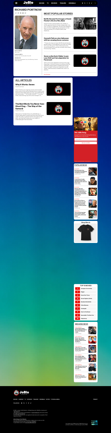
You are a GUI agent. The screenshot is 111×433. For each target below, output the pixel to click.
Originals (42, 399)
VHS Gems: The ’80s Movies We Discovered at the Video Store (81, 349)
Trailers (35, 399)
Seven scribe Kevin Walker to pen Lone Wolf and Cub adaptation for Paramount (56, 58)
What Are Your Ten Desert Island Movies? (80, 376)
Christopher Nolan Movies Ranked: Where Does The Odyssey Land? (81, 330)
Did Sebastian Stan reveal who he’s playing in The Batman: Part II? (81, 171)
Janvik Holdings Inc (36, 412)
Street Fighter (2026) (86, 298)
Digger (83, 291)
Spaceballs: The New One (87, 315)
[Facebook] (26, 403)
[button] (16, 3)
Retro (48, 399)
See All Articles (47, 74)
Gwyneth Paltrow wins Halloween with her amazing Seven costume (56, 39)
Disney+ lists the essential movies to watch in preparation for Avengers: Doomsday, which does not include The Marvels (81, 191)
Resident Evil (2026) (86, 301)
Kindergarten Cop (23, 59)
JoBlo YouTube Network (20, 413)
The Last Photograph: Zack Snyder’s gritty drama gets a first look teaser (80, 214)
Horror (21, 399)
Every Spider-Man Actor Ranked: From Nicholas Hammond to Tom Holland (80, 358)
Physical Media (55, 399)
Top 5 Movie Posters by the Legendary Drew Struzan (81, 367)
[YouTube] (21, 403)
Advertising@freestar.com (30, 422)
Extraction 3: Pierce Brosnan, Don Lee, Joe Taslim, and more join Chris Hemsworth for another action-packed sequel (80, 203)
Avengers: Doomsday (86, 288)
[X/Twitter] (24, 403)
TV (25, 399)
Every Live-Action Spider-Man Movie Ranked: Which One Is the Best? (80, 339)
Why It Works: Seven (25, 84)
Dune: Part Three (85, 295)
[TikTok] (91, 3)
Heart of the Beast (85, 311)
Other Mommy (84, 305)
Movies (15, 399)
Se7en (16, 60)
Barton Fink (17, 59)
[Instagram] (89, 3)
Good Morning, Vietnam (33, 59)
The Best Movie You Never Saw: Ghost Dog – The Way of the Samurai (29, 106)
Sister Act (20, 60)
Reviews (29, 399)
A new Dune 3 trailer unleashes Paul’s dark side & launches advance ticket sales (81, 181)
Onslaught (83, 308)
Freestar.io (34, 421)
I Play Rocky (84, 318)
